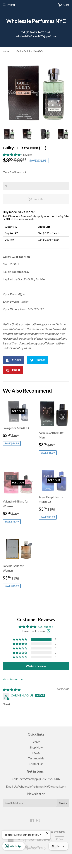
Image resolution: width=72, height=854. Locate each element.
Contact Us (36, 764)
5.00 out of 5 (46, 626)
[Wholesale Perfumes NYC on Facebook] (32, 821)
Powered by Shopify (54, 831)
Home (6, 51)
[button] (12, 154)
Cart (66, 4)
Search (36, 742)
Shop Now (36, 747)
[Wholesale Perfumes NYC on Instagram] (38, 821)
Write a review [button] (36, 666)
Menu (11, 4)
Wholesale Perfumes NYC (36, 21)
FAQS (36, 752)
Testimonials (36, 758)
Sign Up (63, 803)
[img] (11, 689)
